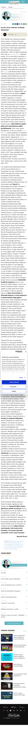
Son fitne (3, 592)
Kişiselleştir (13, 386)
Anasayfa (3, 7)
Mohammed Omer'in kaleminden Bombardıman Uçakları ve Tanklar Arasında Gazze (20, 704)
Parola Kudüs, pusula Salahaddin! (11, 598)
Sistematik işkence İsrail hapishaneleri (20, 694)
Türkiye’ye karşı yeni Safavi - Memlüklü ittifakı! (12, 635)
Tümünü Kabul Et (14, 382)
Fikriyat (8, 737)
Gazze (9, 137)
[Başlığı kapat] (25, 351)
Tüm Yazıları (23, 11)
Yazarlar (10, 7)
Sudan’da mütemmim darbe (9, 616)
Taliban (18, 144)
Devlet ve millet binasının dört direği (19, 713)
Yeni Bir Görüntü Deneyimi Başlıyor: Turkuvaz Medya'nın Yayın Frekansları (19, 675)
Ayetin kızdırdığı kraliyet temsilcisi (11, 604)
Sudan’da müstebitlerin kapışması (11, 610)
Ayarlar (21, 377)
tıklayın (15, 568)
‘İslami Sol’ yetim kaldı (7, 622)
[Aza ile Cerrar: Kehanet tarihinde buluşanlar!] (4, 34)
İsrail (12, 85)
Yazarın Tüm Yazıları (14, 642)
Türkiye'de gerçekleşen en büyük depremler (20, 665)
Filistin (9, 74)
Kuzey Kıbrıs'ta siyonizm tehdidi (20, 684)
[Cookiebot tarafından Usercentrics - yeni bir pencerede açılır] (16, 352)
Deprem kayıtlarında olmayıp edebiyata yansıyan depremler (19, 656)
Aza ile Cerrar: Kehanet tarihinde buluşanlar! (13, 8)
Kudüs (15, 137)
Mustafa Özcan (16, 17)
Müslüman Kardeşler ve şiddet (10, 628)
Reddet (14, 391)
